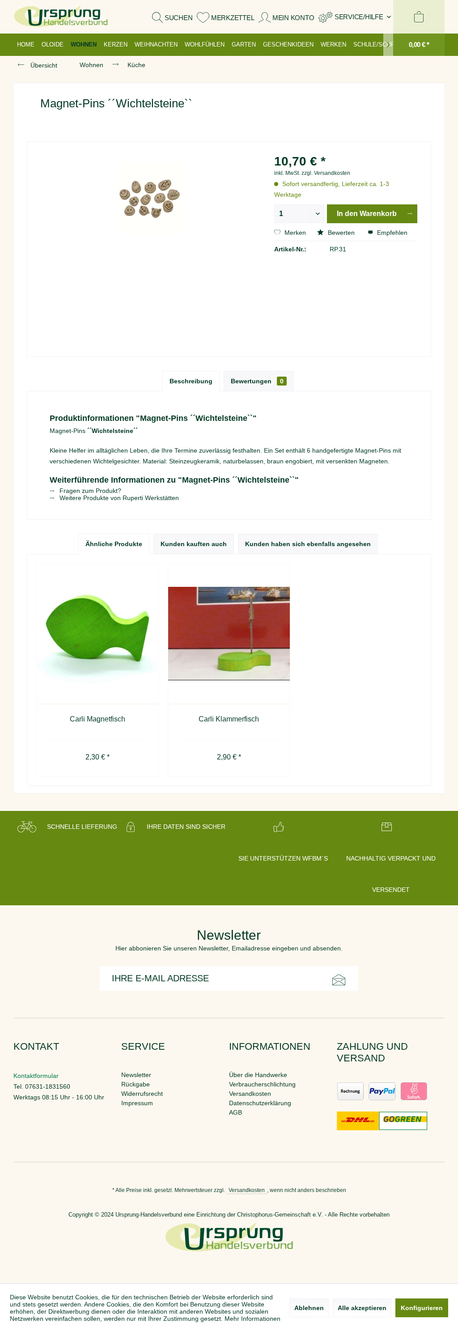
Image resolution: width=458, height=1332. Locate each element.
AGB (235, 1112)
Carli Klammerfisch (229, 719)
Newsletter (136, 1074)
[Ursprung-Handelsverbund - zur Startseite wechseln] (60, 17)
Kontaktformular (36, 1075)
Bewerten (341, 232)
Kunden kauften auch (194, 543)
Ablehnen (309, 1307)
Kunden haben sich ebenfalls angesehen (308, 543)
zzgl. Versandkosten (325, 173)
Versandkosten (250, 1093)
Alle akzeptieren (362, 1307)
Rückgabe (135, 1084)
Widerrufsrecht (142, 1093)
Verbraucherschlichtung (262, 1084)
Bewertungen (257, 381)
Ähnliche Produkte (113, 543)
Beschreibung (191, 381)
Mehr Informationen (252, 1318)
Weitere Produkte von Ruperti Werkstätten (118, 497)
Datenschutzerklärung (260, 1103)
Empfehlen (391, 232)
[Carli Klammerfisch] (229, 634)
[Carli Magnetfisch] (97, 634)
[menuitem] (354, 17)
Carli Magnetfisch (97, 719)
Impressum (137, 1103)
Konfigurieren (422, 1307)
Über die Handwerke (258, 1074)
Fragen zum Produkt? (89, 490)
